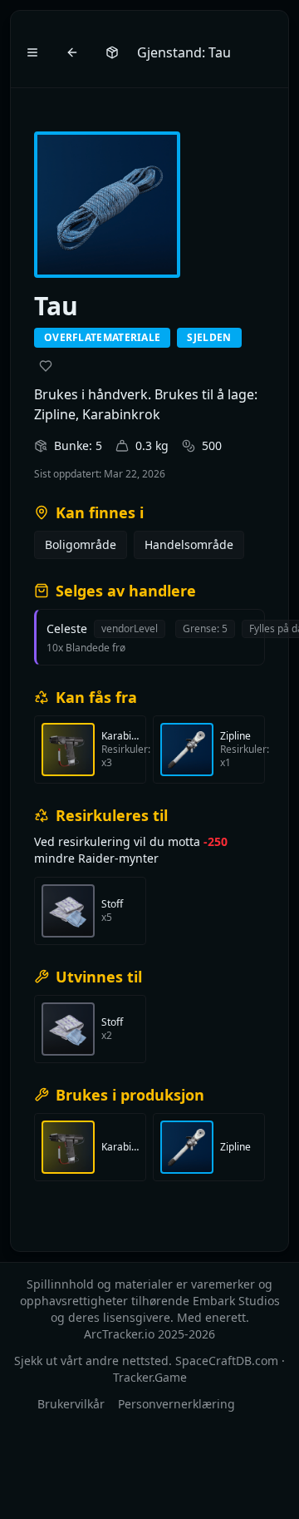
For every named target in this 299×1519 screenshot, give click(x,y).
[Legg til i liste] (45, 366)
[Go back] (72, 52)
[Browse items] (112, 52)
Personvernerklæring (176, 1404)
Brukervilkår (71, 1404)
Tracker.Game (150, 1377)
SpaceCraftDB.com (226, 1360)
